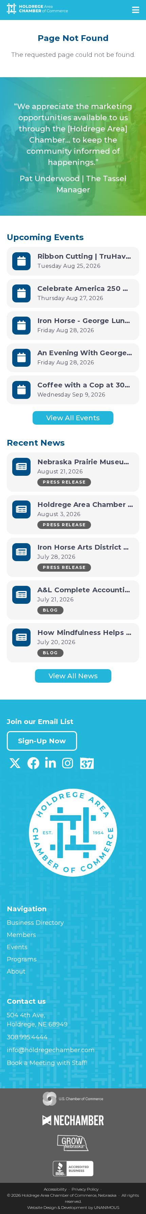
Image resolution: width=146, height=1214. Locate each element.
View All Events (73, 418)
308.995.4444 (27, 1037)
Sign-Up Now (42, 741)
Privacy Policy (85, 1189)
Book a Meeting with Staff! (47, 1063)
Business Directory (35, 923)
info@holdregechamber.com (51, 1050)
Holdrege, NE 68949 (37, 1024)
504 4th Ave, (26, 1015)
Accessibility (55, 1189)
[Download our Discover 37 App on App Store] (86, 765)
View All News (73, 676)
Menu (135, 10)
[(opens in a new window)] (15, 765)
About (16, 971)
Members (21, 935)
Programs (22, 959)
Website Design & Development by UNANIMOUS (73, 1207)
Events (17, 947)
